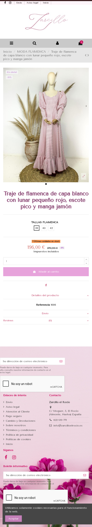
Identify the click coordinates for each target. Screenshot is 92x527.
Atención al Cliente (18, 411)
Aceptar (13, 518)
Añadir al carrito (48, 271)
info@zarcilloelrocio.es (67, 425)
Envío (19, 3)
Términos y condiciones (21, 430)
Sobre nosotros (16, 425)
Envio (45, 313)
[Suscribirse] (61, 361)
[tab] (46, 295)
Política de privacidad (19, 434)
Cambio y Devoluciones (20, 420)
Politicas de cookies (18, 439)
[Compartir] (46, 285)
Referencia (43, 304)
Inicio (46, 3)
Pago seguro (14, 416)
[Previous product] (86, 55)
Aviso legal (33, 3)
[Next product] (88, 55)
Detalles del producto (45, 295)
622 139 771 (60, 419)
